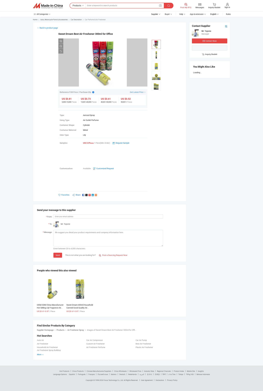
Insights (201, 371)
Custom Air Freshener (95, 343)
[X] (86, 195)
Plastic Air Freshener (144, 347)
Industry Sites (149, 371)
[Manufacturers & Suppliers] (48, 6)
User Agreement (147, 380)
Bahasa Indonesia (203, 374)
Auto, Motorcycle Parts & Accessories (54, 19)
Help (181, 14)
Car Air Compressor (94, 340)
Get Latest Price (137, 92)
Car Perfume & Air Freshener (95, 19)
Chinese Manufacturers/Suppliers (99, 371)
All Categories (42, 14)
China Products (78, 371)
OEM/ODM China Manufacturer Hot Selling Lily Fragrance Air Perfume (50, 308)
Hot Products (64, 371)
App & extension (197, 14)
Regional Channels (164, 371)
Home (35, 19)
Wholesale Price (135, 371)
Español (72, 374)
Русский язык (103, 374)
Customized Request (105, 168)
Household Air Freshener (47, 347)
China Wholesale (120, 371)
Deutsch (122, 374)
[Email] (96, 195)
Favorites (65, 195)
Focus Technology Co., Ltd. (114, 380)
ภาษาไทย (171, 374)
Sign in (227, 7)
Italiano (113, 374)
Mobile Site (191, 371)
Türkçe (180, 374)
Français (91, 374)
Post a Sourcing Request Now (113, 255)
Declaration (160, 380)
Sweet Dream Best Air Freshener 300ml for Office (85, 33)
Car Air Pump (141, 340)
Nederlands (132, 374)
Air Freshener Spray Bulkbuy (49, 350)
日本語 (157, 374)
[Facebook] (83, 195)
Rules (228, 14)
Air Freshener (42, 343)
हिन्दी (164, 374)
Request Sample (122, 143)
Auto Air (40, 340)
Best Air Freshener (143, 343)
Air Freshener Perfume (95, 347)
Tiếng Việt (190, 374)
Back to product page (49, 28)
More (39, 354)
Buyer (167, 14)
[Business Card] (226, 26)
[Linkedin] (93, 195)
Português (81, 374)
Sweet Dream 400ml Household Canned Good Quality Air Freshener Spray (79, 308)
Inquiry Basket (211, 54)
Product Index (179, 371)
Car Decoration (76, 19)
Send (58, 255)
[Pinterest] (89, 195)
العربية (142, 374)
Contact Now (211, 41)
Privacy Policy (172, 380)
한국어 (149, 374)
